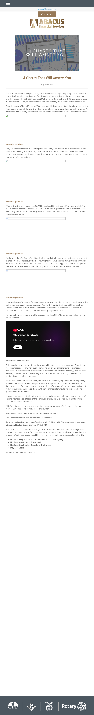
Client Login (48, 14)
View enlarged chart (14, 201)
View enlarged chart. (14, 144)
